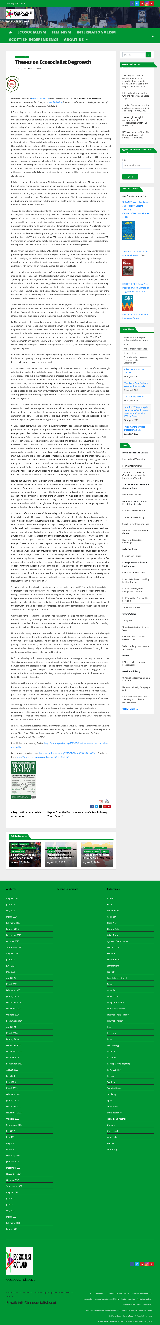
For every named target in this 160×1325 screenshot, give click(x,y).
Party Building (114, 1069)
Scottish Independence (33, 39)
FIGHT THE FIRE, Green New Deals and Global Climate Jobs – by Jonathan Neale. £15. (136, 288)
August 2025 (12, 953)
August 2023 (12, 1069)
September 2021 (14, 1186)
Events (123, 1299)
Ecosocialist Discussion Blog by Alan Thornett (136, 580)
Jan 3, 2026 (93, 862)
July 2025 (10, 959)
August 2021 (12, 1192)
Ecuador (111, 953)
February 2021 (13, 1223)
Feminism (61, 32)
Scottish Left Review (132, 556)
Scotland (111, 1082)
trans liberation (114, 1112)
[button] (153, 35)
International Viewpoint (133, 459)
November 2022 (14, 1112)
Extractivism (16, 848)
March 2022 (12, 1149)
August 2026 (12, 898)
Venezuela (51, 851)
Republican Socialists (132, 494)
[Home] (10, 32)
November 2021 (14, 1174)
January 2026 (12, 929)
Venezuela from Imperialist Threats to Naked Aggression (59, 858)
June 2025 (11, 965)
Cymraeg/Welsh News (117, 941)
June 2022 (11, 1137)
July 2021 (10, 1198)
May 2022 (10, 1143)
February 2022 (13, 1155)
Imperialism (52, 848)
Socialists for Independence (135, 524)
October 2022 (12, 1118)
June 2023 (11, 1082)
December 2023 (14, 1045)
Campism (111, 916)
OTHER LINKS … (130, 708)
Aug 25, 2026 (21, 862)
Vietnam (111, 1143)
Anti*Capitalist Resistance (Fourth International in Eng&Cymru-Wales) (134, 475)
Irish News (112, 1033)
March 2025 (12, 984)
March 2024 (12, 1033)
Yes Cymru (127, 620)
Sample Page (128, 1316)
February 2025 (13, 990)
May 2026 (10, 910)
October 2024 (12, 1014)
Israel (109, 1039)
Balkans (14, 844)
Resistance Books (115, 1316)
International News (22, 57)
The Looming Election (134, 396)
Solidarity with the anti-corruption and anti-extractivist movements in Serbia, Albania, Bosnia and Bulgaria (135, 81)
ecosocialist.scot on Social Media (107, 1299)
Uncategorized (114, 1131)
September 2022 (14, 1125)
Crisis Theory (113, 935)
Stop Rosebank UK (131, 607)
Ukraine (111, 1125)
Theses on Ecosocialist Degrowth (53, 61)
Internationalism (96, 32)
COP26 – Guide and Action (142, 1293)
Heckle (125, 501)
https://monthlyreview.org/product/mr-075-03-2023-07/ (43, 757)
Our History (147, 1305)
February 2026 (13, 923)
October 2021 (12, 1180)
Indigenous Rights (115, 1002)
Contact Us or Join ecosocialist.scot (118, 1293)
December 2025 (14, 935)
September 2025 (14, 947)
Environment (24, 844)
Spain (109, 1100)
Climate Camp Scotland (133, 572)
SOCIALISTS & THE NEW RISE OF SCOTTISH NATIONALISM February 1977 (125, 1321)
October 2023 (12, 1057)
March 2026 (12, 916)
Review (110, 1076)
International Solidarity (91, 851)
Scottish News (114, 1088)
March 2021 (12, 1216)
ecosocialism (35, 68)
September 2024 (14, 1020)
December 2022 (14, 1106)
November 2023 (14, 1051)
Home (92, 1293)
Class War (112, 923)
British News (113, 910)
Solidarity (111, 1094)
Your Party (112, 1149)
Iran (109, 1027)
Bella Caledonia (129, 549)
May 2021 (10, 1210)
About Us (74, 39)
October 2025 (12, 941)
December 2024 (14, 1002)
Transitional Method (117, 1118)
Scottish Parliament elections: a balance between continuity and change (136, 108)
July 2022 (10, 1131)
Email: (125, 159)
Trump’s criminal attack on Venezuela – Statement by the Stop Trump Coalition (96, 859)
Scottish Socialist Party (133, 517)
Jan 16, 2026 (57, 862)
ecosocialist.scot (17, 21)
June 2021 (11, 1204)
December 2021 (14, 1167)
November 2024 (14, 1008)
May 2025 (10, 972)
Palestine (111, 1057)
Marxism (111, 1051)
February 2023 (13, 1094)
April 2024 (11, 1027)
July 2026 (10, 904)
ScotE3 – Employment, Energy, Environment (133, 590)
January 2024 (12, 1039)
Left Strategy (113, 1045)
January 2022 (12, 1161)
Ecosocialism (31, 32)
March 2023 (12, 1088)
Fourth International (40, 98)
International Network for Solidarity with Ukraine (134, 699)
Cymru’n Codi (133, 638)
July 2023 (10, 1076)
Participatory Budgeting (118, 1063)
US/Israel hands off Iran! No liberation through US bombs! (135, 135)
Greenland (112, 990)
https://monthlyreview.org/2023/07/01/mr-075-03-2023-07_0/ (67, 753)
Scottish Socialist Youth (133, 510)
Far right (111, 972)
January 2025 (12, 996)
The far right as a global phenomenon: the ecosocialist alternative (133, 120)
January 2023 (12, 1100)
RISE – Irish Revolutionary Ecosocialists (134, 663)
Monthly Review (55, 102)
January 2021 (12, 1229)
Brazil (109, 904)
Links (139, 1305)
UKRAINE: (126, 202)
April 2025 (11, 978)
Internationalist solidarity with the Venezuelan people (135, 94)
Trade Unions (113, 1106)
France (110, 984)
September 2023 (14, 1063)
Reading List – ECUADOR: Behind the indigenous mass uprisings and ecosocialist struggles (119, 1310)
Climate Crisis (113, 929)
